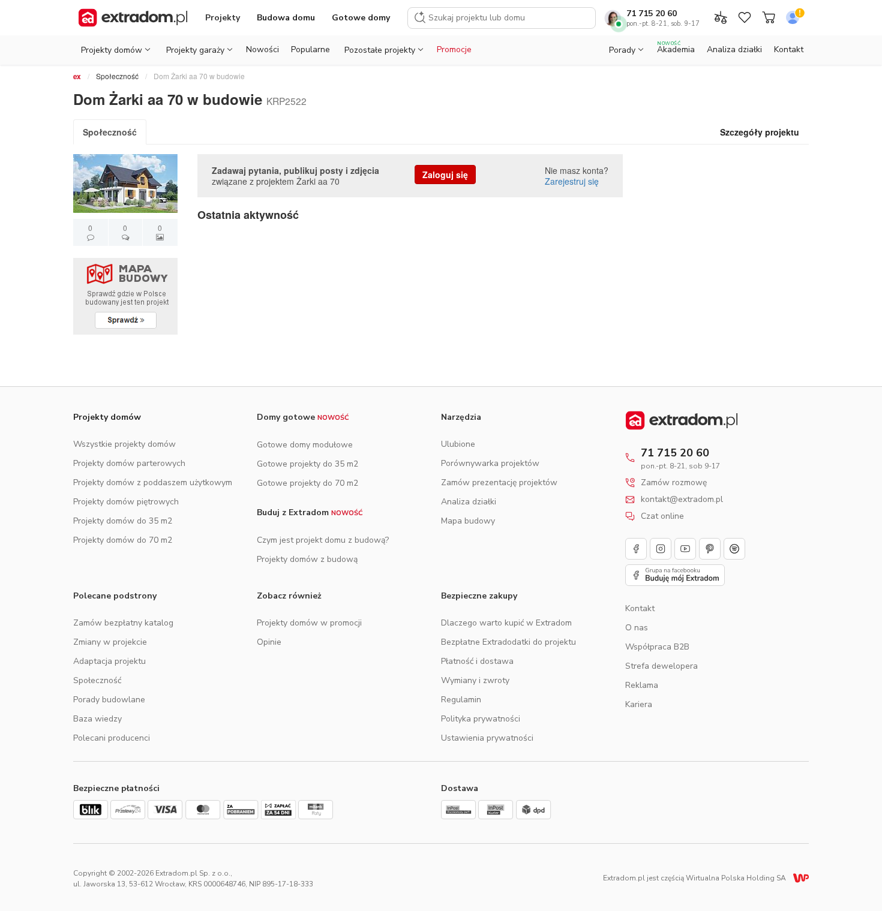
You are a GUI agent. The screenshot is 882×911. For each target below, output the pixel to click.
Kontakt (788, 49)
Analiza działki (734, 49)
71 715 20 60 (651, 13)
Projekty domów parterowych (129, 463)
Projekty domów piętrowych (126, 501)
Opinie (269, 642)
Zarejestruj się (572, 181)
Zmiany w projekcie (110, 642)
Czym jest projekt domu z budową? (323, 540)
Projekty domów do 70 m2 (122, 540)
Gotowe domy (361, 17)
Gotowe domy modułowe (305, 444)
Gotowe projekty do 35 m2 (307, 464)
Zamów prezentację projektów (499, 482)
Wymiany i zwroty (475, 680)
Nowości (262, 49)
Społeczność (117, 76)
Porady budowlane (109, 699)
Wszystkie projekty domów (124, 444)
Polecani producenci (111, 738)
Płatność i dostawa (477, 661)
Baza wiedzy (97, 718)
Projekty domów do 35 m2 (122, 521)
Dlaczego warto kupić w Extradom (506, 623)
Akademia (676, 47)
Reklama (641, 685)
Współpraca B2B (657, 647)
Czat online (662, 516)
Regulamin (461, 699)
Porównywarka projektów (490, 463)
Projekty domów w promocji (309, 623)
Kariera (638, 704)
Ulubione (458, 444)
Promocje (454, 49)
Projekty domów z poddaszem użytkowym (152, 482)
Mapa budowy (468, 521)
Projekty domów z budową (307, 559)
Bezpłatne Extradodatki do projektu (508, 642)
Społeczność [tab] (110, 132)
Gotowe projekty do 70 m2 (307, 483)
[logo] (133, 18)
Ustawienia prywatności (487, 738)
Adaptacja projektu (109, 661)
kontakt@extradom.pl (682, 499)
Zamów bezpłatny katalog (123, 623)
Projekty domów (107, 417)
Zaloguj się (445, 175)
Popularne (310, 49)
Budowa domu (286, 17)
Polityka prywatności (480, 718)
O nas (636, 627)
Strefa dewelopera (661, 666)
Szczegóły (759, 132)
